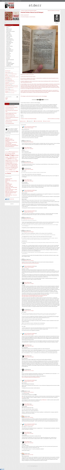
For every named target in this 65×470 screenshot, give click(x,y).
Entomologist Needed (8, 79)
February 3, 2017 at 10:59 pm (29, 267)
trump (10, 169)
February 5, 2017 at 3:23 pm (28, 442)
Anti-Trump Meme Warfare (9, 123)
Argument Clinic (14, 151)
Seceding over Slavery (8, 178)
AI (9, 151)
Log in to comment (47, 121)
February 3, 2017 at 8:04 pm (28, 148)
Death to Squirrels (9, 36)
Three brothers (7, 71)
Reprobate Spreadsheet (10, 59)
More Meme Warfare (8, 121)
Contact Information (8, 143)
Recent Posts (19, 0)
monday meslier (8, 163)
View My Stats (12, 199)
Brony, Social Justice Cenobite (29, 126)
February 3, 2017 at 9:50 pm (28, 212)
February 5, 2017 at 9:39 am (28, 417)
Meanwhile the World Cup (9, 108)
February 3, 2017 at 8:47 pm (28, 162)
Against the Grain (9, 28)
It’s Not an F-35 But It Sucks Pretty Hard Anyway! (28, 10)
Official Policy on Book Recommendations (11, 145)
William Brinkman (16, 85)
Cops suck (12, 157)
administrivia (7, 151)
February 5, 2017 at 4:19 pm (28, 454)
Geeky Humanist (8, 41)
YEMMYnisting (8, 65)
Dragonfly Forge (7, 160)
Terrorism (10, 168)
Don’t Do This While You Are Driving (53, 10)
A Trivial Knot (8, 26)
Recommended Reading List (9, 146)
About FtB (3, 0)
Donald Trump (14, 158)
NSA (13, 163)
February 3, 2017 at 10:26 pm (29, 218)
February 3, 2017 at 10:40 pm (29, 260)
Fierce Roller (8, 37)
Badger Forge (7, 137)
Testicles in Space (8, 193)
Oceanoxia (8, 52)
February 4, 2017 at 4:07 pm (28, 405)
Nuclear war (15, 163)
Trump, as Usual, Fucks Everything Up (11, 120)
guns (11, 161)
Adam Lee (13, 83)
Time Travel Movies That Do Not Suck (11, 142)
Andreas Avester (9, 30)
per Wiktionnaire (44, 399)
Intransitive (8, 44)
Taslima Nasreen (9, 62)
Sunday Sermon (14, 167)
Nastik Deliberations (9, 51)
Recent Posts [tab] (7, 103)
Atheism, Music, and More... (10, 31)
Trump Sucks (13, 169)
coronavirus (16, 157)
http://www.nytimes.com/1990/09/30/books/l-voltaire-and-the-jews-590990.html (34, 295)
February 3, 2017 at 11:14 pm (29, 346)
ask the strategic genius (8, 153)
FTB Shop (15, 0)
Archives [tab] (17, 103)
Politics (36, 121)
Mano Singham (8, 48)
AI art (11, 151)
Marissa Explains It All (9, 49)
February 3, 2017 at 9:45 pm (28, 191)
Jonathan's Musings (9, 46)
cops (8, 157)
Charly (11, 78)
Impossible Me (8, 43)
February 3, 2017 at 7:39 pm (28, 127)
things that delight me (14, 168)
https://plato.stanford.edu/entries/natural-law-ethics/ (30, 263)
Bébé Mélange (12, 80)
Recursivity (8, 58)
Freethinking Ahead (9, 38)
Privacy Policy (7, 0)
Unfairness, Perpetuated (9, 186)
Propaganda (13, 164)
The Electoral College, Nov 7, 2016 (10, 192)
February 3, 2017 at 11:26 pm (29, 356)
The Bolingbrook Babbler (10, 63)
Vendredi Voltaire (13, 171)
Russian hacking (9, 165)
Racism (16, 164)
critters (6, 158)
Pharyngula (8, 54)
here (22, 397)
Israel (17, 161)
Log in (6, 99)
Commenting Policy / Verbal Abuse (10, 144)
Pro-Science (8, 57)
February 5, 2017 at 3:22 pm (28, 433)
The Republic (7, 141)
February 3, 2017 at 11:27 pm (29, 370)
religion (6, 165)
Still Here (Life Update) (8, 84)
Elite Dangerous (13, 160)
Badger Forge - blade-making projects (11, 191)
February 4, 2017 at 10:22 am (28, 392)
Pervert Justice (8, 53)
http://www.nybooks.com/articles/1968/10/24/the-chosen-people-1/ (32, 296)
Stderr (7, 60)
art (17, 151)
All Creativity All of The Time (9, 105)
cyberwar (9, 158)
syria (5, 168)
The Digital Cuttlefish (9, 64)
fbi (7, 161)
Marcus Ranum (27, 147)
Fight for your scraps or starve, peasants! (11, 86)
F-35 (16, 160)
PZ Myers (12, 72)
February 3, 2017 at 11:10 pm (29, 334)
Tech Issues (11, 0)
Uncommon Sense (7, 171)
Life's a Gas (8, 47)
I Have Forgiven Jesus (9, 42)
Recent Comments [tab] (12, 103)
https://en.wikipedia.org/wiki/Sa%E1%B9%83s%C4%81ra (31, 377)
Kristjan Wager (12, 92)
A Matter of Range (8, 185)
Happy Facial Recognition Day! (10, 115)
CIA (14, 155)
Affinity (7, 27)
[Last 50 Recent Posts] (7, 70)
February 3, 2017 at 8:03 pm (28, 141)
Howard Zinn (14, 161)
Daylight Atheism (9, 35)
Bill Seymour (8, 32)
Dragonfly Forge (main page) (9, 140)
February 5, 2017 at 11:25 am (28, 425)
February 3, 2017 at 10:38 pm (29, 231)
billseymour (12, 89)
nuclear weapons (8, 164)
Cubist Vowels (8, 33)
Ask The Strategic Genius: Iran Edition (11, 107)
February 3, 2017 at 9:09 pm (28, 169)
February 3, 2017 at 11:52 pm (29, 381)
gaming (9, 161)
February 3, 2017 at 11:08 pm (29, 283)
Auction (13, 153)
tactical (8, 168)
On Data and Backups (8, 184)
